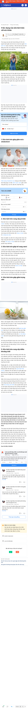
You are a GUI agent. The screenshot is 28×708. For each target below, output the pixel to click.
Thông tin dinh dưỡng (14, 24)
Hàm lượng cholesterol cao (8, 181)
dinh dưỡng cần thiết (9, 384)
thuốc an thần (18, 265)
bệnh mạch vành (17, 182)
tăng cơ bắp (20, 233)
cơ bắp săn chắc (6, 235)
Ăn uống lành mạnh (4, 24)
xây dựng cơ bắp (9, 241)
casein (2, 223)
